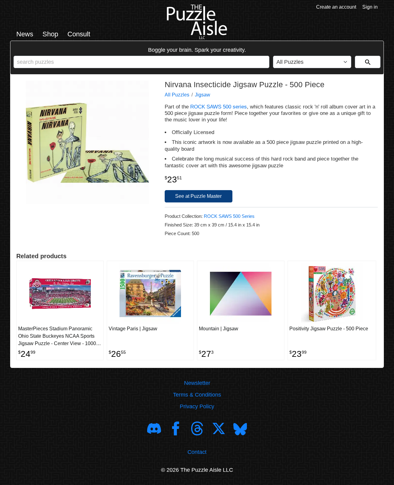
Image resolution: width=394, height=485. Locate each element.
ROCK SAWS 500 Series (229, 216)
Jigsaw (202, 94)
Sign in (370, 7)
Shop (50, 34)
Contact (197, 452)
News (24, 34)
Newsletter (197, 383)
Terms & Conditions (197, 395)
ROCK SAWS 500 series (218, 107)
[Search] (367, 62)
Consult (78, 34)
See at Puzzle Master (198, 196)
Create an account (336, 7)
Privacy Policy (197, 406)
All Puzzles (177, 94)
